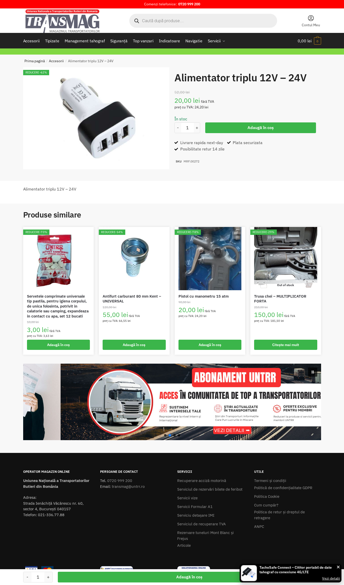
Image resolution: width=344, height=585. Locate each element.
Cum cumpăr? (266, 505)
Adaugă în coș (260, 127)
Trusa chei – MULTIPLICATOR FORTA (280, 299)
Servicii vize (187, 497)
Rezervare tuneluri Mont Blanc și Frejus (205, 535)
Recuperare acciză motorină (201, 480)
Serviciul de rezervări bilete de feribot (209, 489)
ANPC (259, 526)
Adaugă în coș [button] (58, 344)
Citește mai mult (285, 344)
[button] (172, 402)
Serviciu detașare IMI (195, 515)
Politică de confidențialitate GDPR (283, 487)
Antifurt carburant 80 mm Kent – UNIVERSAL (132, 299)
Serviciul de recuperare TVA (201, 524)
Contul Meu (311, 25)
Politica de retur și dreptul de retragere (279, 515)
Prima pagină (34, 61)
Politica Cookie (266, 496)
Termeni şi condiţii (270, 480)
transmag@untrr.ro (128, 486)
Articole (184, 545)
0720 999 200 (119, 480)
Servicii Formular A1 (195, 506)
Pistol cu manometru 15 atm (203, 296)
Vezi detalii (331, 578)
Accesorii (56, 61)
